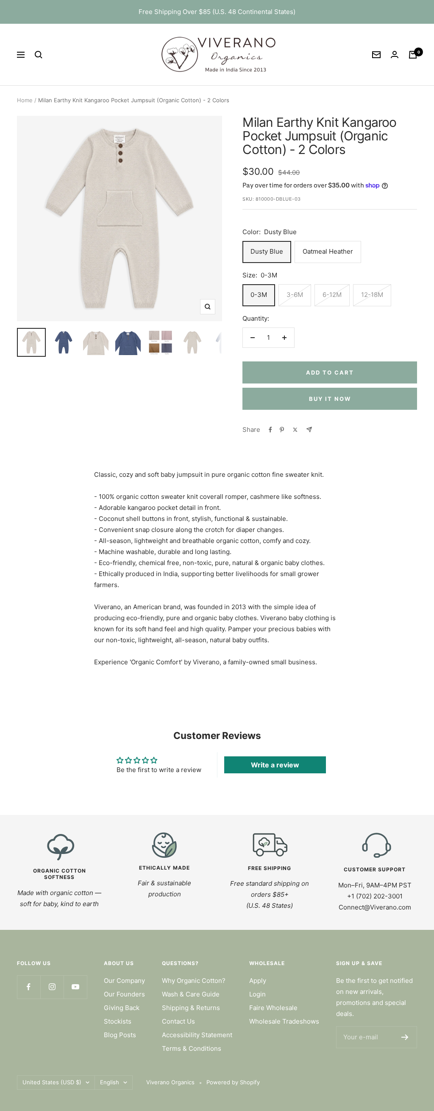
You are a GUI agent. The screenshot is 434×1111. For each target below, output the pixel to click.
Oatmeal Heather (328, 251)
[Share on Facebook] (270, 430)
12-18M (372, 295)
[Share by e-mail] (309, 429)
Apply (257, 981)
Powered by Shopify (233, 1082)
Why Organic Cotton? (193, 981)
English (109, 1082)
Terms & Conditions (191, 1048)
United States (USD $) (51, 1082)
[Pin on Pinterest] (282, 430)
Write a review (275, 765)
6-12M (332, 295)
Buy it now (330, 398)
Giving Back (121, 1008)
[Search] (38, 55)
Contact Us (178, 1021)
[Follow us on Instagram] (52, 987)
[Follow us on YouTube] (75, 987)
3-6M (295, 295)
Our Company (124, 981)
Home (25, 100)
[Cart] (413, 55)
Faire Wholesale (273, 1008)
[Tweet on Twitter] (295, 430)
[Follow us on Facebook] (28, 987)
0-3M (258, 295)
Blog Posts (120, 1035)
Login (257, 994)
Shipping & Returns (191, 1008)
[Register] (405, 1037)
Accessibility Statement (197, 1035)
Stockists (117, 1021)
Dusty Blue (266, 251)
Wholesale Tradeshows (284, 1021)
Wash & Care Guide (191, 994)
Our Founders (124, 994)
